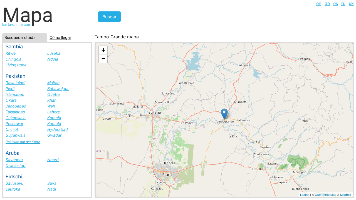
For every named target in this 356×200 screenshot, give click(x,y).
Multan (53, 82)
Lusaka (53, 53)
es (335, 3)
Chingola (13, 59)
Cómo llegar (60, 37)
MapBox (345, 194)
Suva (51, 183)
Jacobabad (16, 106)
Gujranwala (16, 117)
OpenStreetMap (325, 194)
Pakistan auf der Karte (23, 142)
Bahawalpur (58, 88)
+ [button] (103, 50)
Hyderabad (57, 129)
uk (351, 3)
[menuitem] (318, 3)
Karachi (54, 117)
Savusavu (14, 183)
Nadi (51, 189)
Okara (11, 100)
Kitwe (11, 53)
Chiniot (12, 129)
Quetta (53, 94)
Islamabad (15, 94)
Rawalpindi (15, 82)
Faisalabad (15, 111)
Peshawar (14, 123)
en (318, 3)
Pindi (10, 88)
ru (343, 3)
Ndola (52, 59)
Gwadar (54, 135)
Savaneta (14, 159)
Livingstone (16, 64)
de (327, 3)
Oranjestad (16, 165)
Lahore (53, 111)
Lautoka (13, 189)
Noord (53, 159)
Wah (51, 106)
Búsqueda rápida (20, 37)
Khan (51, 100)
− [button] (103, 58)
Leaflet (304, 194)
